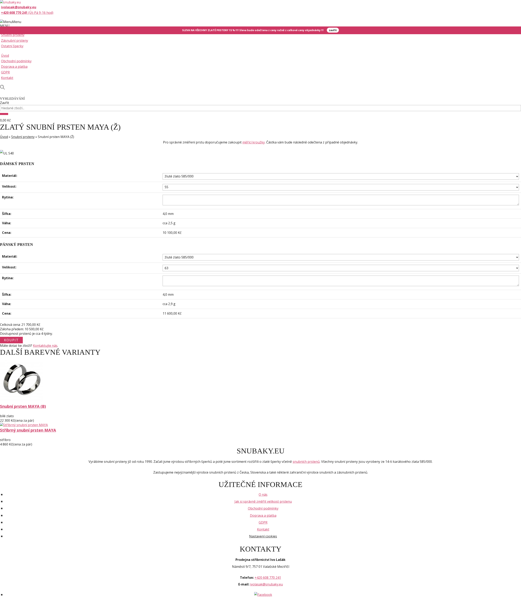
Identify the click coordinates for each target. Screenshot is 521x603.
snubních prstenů (306, 461)
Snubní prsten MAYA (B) (23, 406)
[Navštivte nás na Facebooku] (263, 594)
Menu (16, 22)
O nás (263, 494)
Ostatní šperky (12, 46)
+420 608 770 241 (268, 577)
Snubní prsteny (12, 35)
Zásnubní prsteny (14, 40)
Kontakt (7, 78)
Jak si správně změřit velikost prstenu (263, 501)
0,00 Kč (5, 120)
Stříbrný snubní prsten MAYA (28, 430)
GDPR (5, 72)
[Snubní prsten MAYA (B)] (21, 401)
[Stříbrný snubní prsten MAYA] (24, 425)
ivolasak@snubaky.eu (266, 584)
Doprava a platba (14, 66)
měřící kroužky (253, 142)
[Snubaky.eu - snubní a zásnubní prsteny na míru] (10, 2)
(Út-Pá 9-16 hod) (27, 12)
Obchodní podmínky (16, 61)
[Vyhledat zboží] (4, 114)
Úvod (5, 55)
